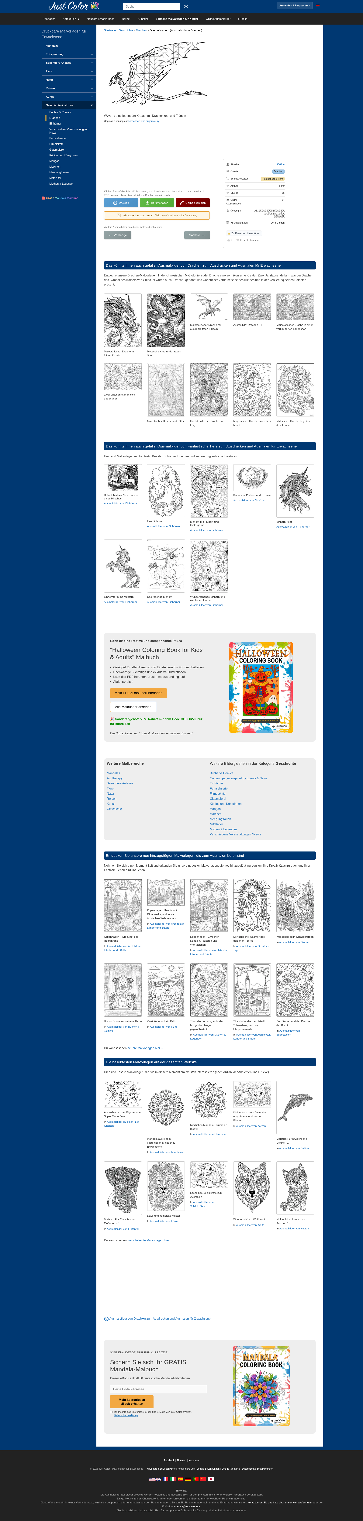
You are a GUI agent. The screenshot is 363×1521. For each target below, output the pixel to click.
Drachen (141, 30)
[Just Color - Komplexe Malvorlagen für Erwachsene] (188, 1479)
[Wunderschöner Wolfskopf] (252, 1213)
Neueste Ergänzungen (100, 18)
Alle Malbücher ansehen (133, 707)
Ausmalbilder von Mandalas (166, 1152)
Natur (110, 793)
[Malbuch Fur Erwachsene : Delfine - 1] (295, 1133)
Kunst (111, 803)
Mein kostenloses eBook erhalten (132, 1402)
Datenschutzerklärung (126, 1415)
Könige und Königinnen (226, 803)
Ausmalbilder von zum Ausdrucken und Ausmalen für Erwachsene (160, 1318)
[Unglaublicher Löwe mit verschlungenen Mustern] (166, 1210)
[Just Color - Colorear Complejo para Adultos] (180, 1479)
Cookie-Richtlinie (231, 1469)
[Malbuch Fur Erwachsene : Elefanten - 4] (123, 1213)
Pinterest (182, 1460)
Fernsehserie (219, 788)
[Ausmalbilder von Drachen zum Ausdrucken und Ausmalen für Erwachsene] (106, 1318)
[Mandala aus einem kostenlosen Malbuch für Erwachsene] (166, 1133)
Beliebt (126, 18)
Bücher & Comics (221, 773)
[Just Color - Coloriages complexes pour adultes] (165, 1479)
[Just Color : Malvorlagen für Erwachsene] (74, 5)
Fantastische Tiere (273, 178)
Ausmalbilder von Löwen (164, 1221)
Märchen (216, 814)
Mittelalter (216, 824)
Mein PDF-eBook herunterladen (138, 693)
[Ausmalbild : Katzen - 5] (252, 1106)
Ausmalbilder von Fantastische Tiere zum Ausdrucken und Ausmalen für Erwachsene (227, 446)
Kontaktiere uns (186, 1469)
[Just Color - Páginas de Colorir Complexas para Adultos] (196, 1479)
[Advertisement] (157, 155)
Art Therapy (115, 778)
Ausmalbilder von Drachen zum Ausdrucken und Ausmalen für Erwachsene (219, 265)
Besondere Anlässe (120, 783)
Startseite (49, 18)
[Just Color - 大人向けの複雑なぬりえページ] (211, 1479)
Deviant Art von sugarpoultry (143, 121)
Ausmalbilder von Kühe (164, 1026)
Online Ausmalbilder (218, 18)
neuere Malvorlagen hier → (145, 1048)
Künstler (143, 18)
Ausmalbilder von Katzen (251, 1125)
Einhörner (216, 783)
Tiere (110, 788)
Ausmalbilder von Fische (294, 942)
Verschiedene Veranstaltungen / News (235, 834)
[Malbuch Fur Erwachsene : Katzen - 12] (295, 1213)
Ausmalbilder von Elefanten (123, 1228)
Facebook (169, 1460)
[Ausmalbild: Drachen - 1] (252, 319)
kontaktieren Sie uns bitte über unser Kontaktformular (280, 1502)
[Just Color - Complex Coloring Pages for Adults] (155, 1479)
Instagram (193, 1460)
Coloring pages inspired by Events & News (238, 778)
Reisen (111, 798)
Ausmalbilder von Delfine (294, 1148)
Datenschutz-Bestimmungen (257, 1469)
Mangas (215, 808)
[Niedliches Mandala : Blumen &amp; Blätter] (209, 1119)
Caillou (281, 164)
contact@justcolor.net (187, 1506)
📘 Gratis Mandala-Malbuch (60, 198)
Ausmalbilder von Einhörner (120, 503)
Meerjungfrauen (220, 819)
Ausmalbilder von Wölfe (250, 1224)
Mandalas (113, 773)
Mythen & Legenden (223, 829)
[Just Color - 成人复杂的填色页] (203, 1479)
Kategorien (69, 18)
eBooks (242, 18)
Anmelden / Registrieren (294, 5)
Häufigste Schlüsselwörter (161, 1469)
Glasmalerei (218, 798)
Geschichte (126, 30)
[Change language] (318, 5)
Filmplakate (218, 793)
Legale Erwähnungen (208, 1469)
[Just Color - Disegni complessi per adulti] (173, 1479)
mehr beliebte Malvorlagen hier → (150, 1240)
